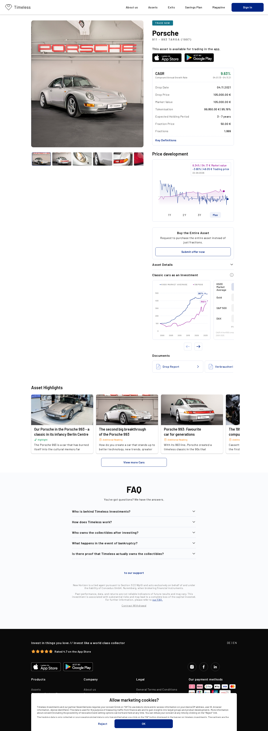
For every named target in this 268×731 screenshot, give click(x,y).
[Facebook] (203, 666)
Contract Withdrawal (134, 605)
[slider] (193, 185)
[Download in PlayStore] (199, 57)
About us (90, 689)
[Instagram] (192, 666)
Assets (36, 689)
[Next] (198, 346)
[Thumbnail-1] (61, 159)
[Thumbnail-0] (41, 159)
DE (229, 642)
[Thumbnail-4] (123, 159)
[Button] (232, 275)
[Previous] (188, 346)
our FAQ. (157, 599)
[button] (248, 7)
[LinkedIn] (215, 666)
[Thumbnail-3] (102, 159)
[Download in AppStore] (167, 57)
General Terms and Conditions (156, 689)
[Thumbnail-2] (82, 159)
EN (235, 642)
